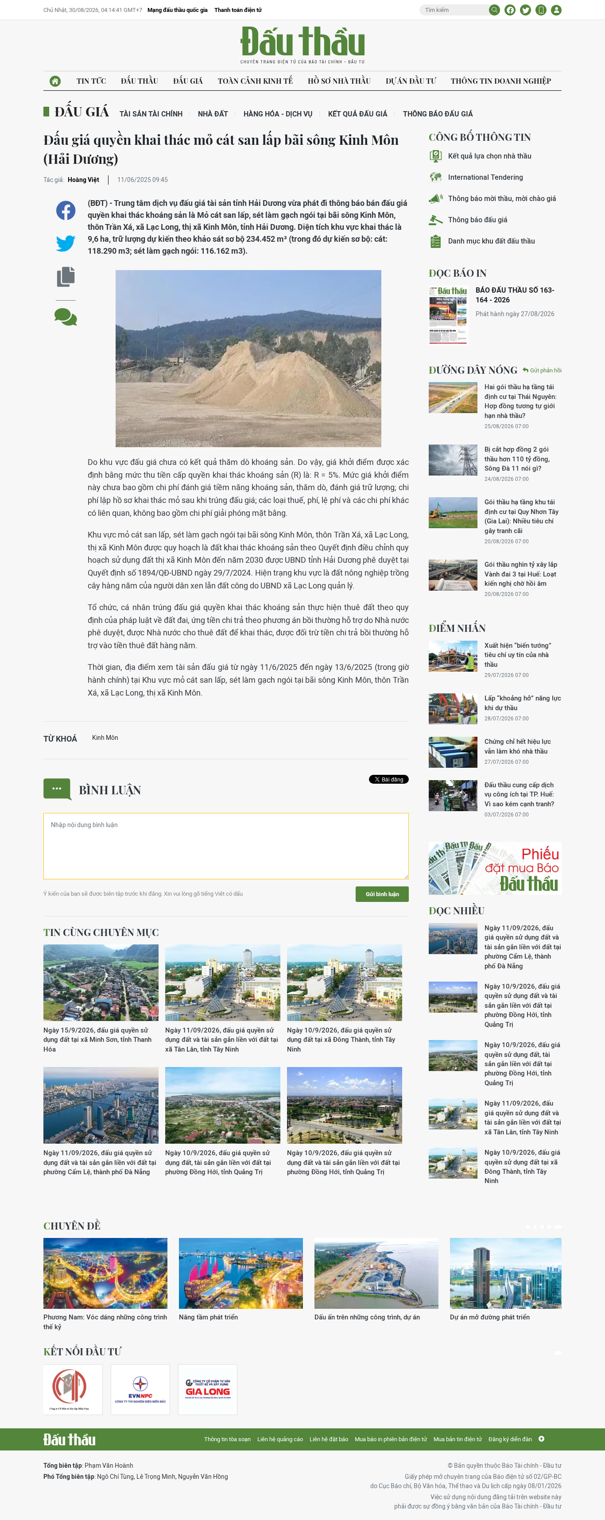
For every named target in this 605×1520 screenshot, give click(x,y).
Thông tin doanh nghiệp (501, 80)
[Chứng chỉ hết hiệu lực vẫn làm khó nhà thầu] (453, 752)
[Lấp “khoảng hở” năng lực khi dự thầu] (453, 708)
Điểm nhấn (457, 627)
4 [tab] (549, 1227)
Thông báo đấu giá (438, 114)
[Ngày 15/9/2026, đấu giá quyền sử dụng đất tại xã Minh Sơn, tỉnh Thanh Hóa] (101, 983)
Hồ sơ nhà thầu (339, 80)
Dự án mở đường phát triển (490, 1317)
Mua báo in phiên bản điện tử (391, 1439)
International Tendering (485, 177)
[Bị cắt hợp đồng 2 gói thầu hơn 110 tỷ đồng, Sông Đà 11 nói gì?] (453, 460)
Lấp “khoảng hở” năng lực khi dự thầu (523, 702)
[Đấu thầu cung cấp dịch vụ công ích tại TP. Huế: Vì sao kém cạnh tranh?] (453, 795)
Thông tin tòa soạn (227, 1439)
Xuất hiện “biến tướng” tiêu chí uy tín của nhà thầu (518, 655)
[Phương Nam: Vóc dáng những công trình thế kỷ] (105, 1273)
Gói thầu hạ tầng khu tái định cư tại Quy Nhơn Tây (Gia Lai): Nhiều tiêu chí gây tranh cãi (521, 516)
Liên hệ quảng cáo (280, 1439)
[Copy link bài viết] (66, 277)
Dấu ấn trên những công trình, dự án (367, 1317)
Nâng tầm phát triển (208, 1317)
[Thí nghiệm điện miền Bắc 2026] (140, 1389)
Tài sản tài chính (151, 114)
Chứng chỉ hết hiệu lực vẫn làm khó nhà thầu (518, 746)
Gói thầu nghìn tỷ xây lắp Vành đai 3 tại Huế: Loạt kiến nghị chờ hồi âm (521, 574)
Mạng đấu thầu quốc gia (177, 10)
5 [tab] (558, 1227)
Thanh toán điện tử (238, 10)
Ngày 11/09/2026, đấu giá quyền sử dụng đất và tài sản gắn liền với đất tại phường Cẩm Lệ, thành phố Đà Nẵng (99, 1162)
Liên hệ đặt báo (329, 1439)
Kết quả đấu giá (358, 114)
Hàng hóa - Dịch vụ (278, 114)
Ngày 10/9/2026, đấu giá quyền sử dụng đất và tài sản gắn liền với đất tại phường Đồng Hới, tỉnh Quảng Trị (343, 1162)
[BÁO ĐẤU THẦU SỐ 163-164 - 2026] (449, 315)
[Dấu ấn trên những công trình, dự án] (376, 1273)
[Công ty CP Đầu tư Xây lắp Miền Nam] (69, 1389)
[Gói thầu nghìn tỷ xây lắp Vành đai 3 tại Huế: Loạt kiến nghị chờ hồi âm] (453, 575)
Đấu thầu (139, 80)
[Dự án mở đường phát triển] (512, 1273)
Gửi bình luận (382, 894)
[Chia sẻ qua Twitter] (66, 244)
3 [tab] (542, 1227)
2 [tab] (535, 1227)
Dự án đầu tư (411, 80)
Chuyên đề (72, 1225)
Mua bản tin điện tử (458, 1439)
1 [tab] (528, 1227)
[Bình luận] (66, 310)
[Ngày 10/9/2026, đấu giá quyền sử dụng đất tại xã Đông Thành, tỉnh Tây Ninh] (344, 983)
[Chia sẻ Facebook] (510, 9)
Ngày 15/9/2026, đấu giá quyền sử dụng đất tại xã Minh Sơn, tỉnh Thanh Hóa (97, 1039)
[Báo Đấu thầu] (69, 1439)
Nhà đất (213, 114)
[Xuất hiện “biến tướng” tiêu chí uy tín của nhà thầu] (453, 656)
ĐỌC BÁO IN (458, 272)
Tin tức (91, 80)
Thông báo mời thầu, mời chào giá (502, 198)
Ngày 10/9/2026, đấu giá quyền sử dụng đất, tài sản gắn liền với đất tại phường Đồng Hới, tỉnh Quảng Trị (218, 1162)
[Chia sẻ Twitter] (525, 9)
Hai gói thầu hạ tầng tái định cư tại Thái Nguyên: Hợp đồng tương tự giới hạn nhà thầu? (521, 401)
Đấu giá (188, 80)
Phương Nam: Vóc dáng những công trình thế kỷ (105, 1321)
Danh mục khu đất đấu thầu (491, 241)
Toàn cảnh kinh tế (255, 80)
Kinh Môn (105, 737)
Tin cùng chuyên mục (101, 932)
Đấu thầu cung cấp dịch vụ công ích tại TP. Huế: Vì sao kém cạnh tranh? (519, 794)
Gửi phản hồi (546, 370)
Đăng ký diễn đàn (510, 1439)
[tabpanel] (105, 1284)
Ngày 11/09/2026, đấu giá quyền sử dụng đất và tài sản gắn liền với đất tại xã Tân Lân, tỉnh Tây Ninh (221, 1039)
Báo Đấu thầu (302, 46)
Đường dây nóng (473, 369)
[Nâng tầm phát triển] (241, 1273)
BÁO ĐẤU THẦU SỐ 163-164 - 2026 (515, 295)
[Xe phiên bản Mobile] (541, 9)
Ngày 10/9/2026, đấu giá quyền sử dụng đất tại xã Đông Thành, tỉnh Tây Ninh (341, 1039)
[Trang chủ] (55, 81)
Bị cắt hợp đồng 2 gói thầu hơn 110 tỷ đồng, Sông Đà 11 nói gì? (517, 458)
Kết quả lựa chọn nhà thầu (489, 156)
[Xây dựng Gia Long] (207, 1389)
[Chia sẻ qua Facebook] (66, 210)
